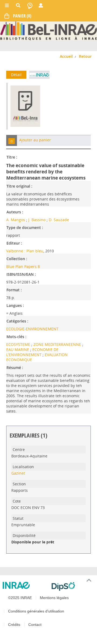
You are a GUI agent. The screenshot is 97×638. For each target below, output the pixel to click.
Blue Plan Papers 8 (23, 266)
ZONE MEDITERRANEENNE (57, 344)
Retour (85, 56)
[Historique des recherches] (30, 5)
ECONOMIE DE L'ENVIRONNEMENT (32, 352)
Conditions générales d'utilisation (36, 611)
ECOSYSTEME (18, 344)
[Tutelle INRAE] (25, 585)
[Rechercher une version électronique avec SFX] (39, 75)
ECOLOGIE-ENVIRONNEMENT (32, 328)
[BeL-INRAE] (48, 30)
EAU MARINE (18, 349)
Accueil (66, 56)
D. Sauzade (59, 219)
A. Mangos (15, 219)
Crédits (14, 624)
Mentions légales (54, 598)
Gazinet (18, 473)
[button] (11, 140)
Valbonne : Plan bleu (24, 250)
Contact (34, 624)
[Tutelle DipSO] (72, 586)
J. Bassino (37, 219)
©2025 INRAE (20, 598)
